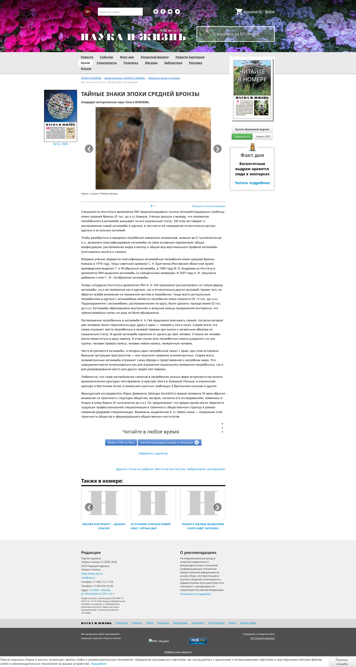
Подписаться (242, 136)
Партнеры (122, 623)
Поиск (232, 623)
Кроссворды (180, 623)
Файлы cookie (248, 623)
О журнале (198, 623)
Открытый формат (155, 57)
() (253, 11)
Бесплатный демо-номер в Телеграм (167, 442)
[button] (151, 206)
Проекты (137, 623)
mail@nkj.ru (88, 577)
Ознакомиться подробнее (195, 594)
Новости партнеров (190, 57)
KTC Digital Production (262, 638)
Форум (86, 68)
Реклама (195, 63)
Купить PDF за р (121, 442)
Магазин (151, 63)
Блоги (149, 623)
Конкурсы (163, 623)
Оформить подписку (153, 453)
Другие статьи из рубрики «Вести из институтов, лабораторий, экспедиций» (170, 469)
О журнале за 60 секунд (235, 34)
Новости (87, 57)
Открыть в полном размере (208, 206)
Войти (270, 11)
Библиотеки (173, 63)
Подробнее (99, 664)
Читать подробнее (252, 183)
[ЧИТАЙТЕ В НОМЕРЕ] (252, 48)
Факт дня (127, 57)
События (106, 57)
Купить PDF (263, 136)
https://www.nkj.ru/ (92, 573)
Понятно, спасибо (342, 662)
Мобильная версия (178, 652)
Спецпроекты (107, 63)
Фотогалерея (217, 623)
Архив (85, 63)
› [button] (218, 148)
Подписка (131, 63)
